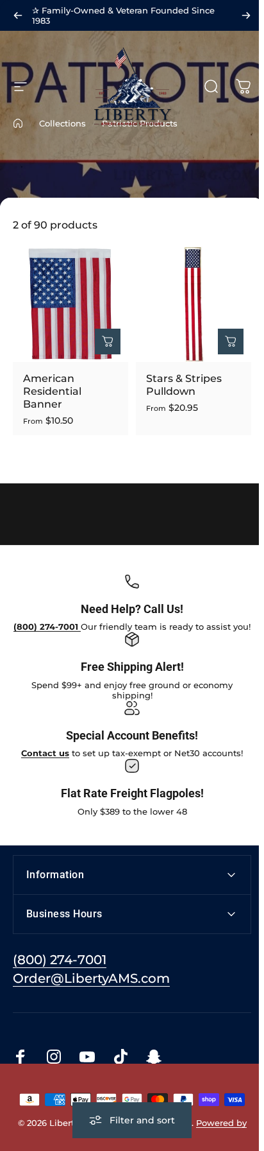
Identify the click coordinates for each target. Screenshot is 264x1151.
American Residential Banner (52, 391)
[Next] (246, 15)
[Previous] (18, 15)
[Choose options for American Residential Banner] (107, 341)
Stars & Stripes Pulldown (184, 384)
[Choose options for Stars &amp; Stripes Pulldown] (230, 341)
